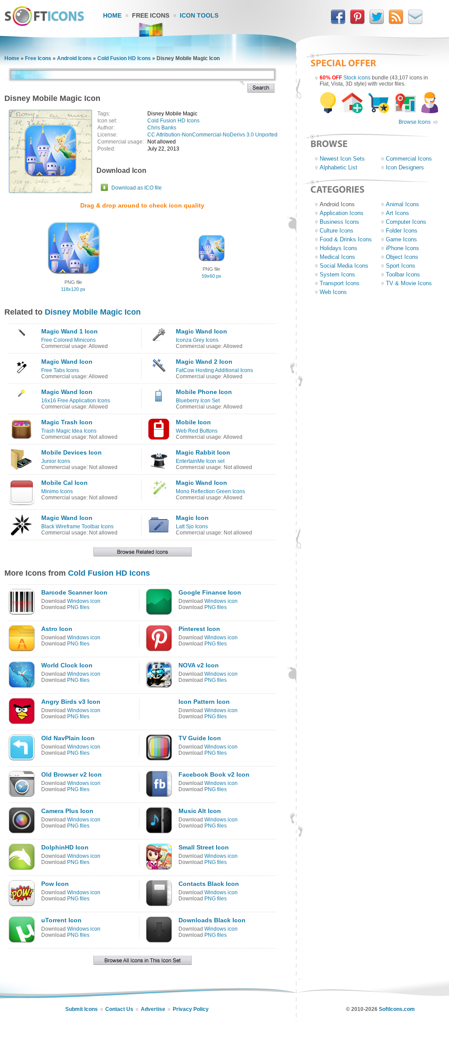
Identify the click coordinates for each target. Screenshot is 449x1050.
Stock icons (357, 78)
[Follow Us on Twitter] (376, 22)
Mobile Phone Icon (204, 391)
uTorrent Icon (61, 920)
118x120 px (73, 289)
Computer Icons (406, 222)
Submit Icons (81, 1009)
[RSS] (396, 22)
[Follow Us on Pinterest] (357, 22)
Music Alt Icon (199, 810)
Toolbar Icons (403, 274)
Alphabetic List (338, 167)
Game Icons (401, 239)
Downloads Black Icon (212, 920)
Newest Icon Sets (342, 158)
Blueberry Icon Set (198, 401)
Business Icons (339, 222)
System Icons (337, 274)
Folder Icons (401, 230)
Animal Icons (402, 204)
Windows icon (83, 601)
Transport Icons (340, 283)
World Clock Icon (67, 665)
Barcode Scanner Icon (74, 592)
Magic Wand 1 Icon (69, 331)
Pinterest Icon (199, 628)
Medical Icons (337, 257)
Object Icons (402, 257)
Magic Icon (192, 517)
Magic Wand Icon (201, 331)
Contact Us (119, 1009)
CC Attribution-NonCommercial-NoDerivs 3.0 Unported (212, 135)
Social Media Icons (344, 265)
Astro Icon (56, 628)
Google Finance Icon (209, 592)
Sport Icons (400, 265)
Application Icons (341, 213)
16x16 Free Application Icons (75, 401)
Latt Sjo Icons (192, 526)
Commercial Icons (409, 158)
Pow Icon (55, 883)
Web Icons (333, 292)
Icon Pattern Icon (204, 701)
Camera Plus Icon (67, 810)
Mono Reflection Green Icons (210, 491)
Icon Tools (199, 15)
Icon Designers (405, 167)
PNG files (78, 607)
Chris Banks (161, 128)
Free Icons (150, 15)
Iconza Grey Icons (197, 340)
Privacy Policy (191, 1009)
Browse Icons (415, 122)
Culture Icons (336, 230)
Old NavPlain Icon (68, 738)
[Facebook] (338, 22)
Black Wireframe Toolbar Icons (77, 526)
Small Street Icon (203, 847)
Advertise (153, 1009)
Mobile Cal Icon (64, 482)
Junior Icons (55, 461)
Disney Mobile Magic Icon (93, 312)
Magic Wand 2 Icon (204, 361)
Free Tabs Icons (60, 370)
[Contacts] (415, 22)
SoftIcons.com (397, 1009)
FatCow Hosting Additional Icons (214, 370)
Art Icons (397, 213)
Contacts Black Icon (208, 883)
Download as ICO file (136, 188)
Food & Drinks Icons (346, 239)
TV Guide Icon (199, 738)
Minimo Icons (57, 491)
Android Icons (74, 58)
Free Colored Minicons (68, 340)
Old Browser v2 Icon (71, 774)
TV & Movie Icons (409, 283)
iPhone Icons (402, 248)
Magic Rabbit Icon (203, 452)
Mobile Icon (193, 422)
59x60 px (211, 276)
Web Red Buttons (196, 431)
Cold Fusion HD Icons (124, 58)
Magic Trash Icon (67, 422)
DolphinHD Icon (65, 847)
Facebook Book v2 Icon (213, 774)
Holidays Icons (338, 248)
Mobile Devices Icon (71, 452)
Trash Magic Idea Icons (68, 431)
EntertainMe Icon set (200, 461)
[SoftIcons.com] (44, 24)
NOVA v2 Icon (198, 665)
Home (112, 15)
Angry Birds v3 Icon (70, 701)
